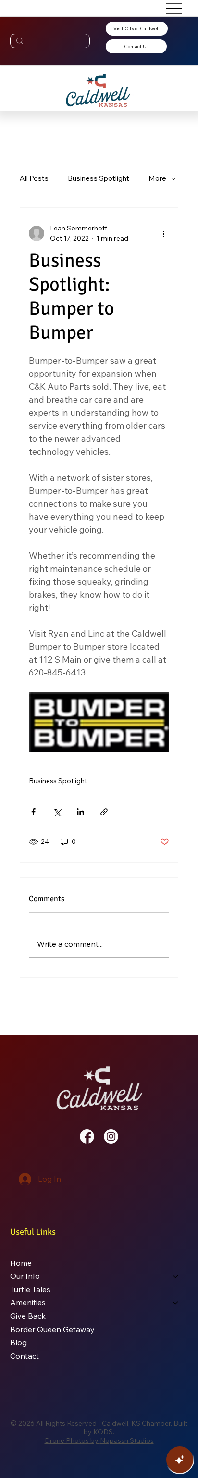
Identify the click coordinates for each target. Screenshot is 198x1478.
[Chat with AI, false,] (179, 1459)
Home (21, 1263)
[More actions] (163, 233)
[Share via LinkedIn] (80, 811)
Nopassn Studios (127, 1440)
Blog (18, 1342)
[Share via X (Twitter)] (57, 811)
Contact (24, 1356)
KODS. (103, 1431)
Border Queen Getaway (52, 1329)
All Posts (34, 178)
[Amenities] (176, 1303)
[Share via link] (104, 811)
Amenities (28, 1302)
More (157, 178)
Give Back (28, 1316)
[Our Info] (176, 1276)
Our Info (25, 1276)
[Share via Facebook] (33, 811)
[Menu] (173, 8)
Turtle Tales (30, 1289)
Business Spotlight (98, 178)
